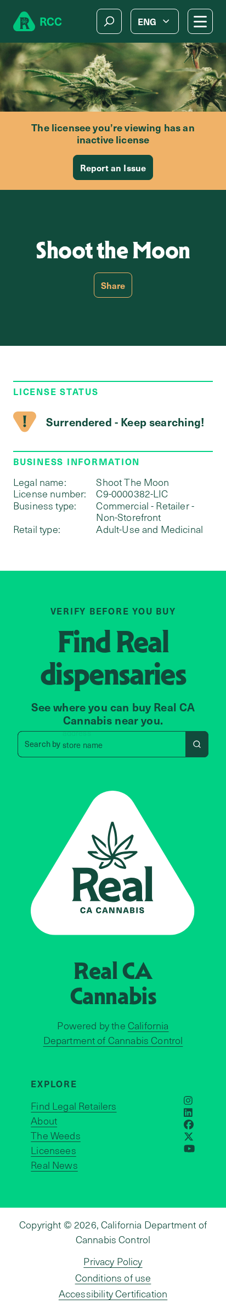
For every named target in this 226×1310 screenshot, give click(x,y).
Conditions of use (113, 1277)
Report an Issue (113, 167)
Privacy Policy (112, 1261)
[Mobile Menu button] (200, 21)
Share (113, 285)
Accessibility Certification (113, 1293)
